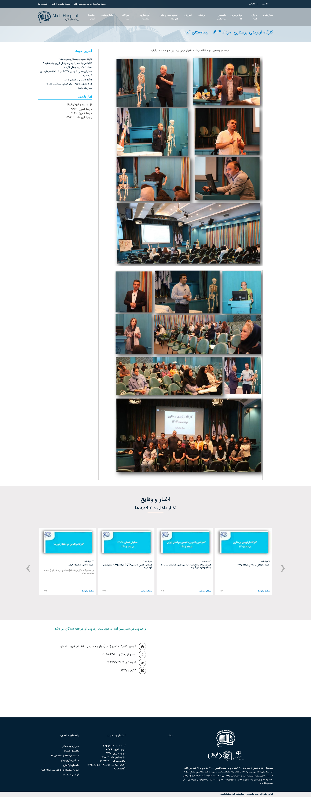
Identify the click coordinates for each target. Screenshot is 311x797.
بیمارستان (268, 15)
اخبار (53, 4)
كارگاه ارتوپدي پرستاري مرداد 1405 (75, 59)
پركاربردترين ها (236, 17)
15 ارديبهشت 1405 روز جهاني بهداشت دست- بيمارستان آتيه (69, 86)
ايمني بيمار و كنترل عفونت (168, 17)
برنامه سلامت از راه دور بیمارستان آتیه (60, 770)
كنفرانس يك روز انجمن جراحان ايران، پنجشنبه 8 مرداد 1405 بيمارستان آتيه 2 (67, 65)
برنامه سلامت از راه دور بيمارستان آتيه (89, 4)
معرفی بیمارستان (70, 746)
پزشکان (201, 15)
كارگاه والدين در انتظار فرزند (78, 80)
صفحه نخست (64, 4)
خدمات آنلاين (91, 17)
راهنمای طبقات (71, 751)
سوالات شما (125, 17)
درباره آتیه (254, 17)
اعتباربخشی (107, 15)
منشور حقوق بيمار (70, 760)
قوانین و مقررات (71, 775)
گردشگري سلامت (145, 17)
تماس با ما (42, 4)
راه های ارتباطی (71, 765)
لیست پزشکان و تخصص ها (65, 756)
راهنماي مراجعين (221, 17)
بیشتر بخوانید (264, 591)
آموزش (188, 15)
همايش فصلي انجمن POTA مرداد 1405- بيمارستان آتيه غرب (66, 73)
